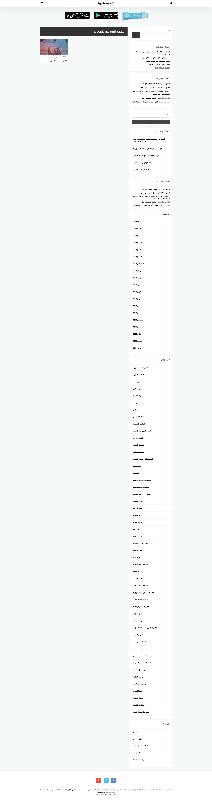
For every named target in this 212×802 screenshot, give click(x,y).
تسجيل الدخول (138, 739)
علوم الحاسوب (138, 621)
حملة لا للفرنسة (139, 536)
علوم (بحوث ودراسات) (141, 607)
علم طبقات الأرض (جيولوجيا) (143, 593)
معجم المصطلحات (139, 684)
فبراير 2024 (137, 229)
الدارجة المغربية (139, 424)
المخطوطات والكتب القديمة (143, 459)
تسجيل (136, 732)
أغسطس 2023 (138, 264)
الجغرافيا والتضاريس (140, 417)
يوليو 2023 (137, 271)
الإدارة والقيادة (138, 396)
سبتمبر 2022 (137, 341)
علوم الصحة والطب (140, 642)
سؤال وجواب (137, 550)
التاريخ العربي (165, 83)
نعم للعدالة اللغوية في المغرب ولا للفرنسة (69, 790)
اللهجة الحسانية (139, 452)
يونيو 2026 (137, 222)
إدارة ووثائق (137, 389)
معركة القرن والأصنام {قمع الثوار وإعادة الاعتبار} (147, 102)
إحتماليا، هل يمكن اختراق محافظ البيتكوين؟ (155, 58)
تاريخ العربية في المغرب (141, 494)
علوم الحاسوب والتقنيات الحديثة (145, 628)
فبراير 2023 (137, 306)
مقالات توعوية (138, 698)
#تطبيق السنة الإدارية (162, 68)
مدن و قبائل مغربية (140, 670)
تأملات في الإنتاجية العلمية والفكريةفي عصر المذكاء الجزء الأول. (152, 53)
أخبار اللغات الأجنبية (140, 368)
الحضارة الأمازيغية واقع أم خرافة (159, 64)
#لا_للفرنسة (101, 792)
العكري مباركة (165, 87)
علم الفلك (136, 571)
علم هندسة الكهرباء (140, 600)
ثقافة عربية (137, 522)
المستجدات (137, 466)
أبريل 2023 (137, 292)
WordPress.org (138, 760)
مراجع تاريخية (138, 677)
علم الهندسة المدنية (140, 586)
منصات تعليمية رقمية (141, 712)
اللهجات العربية (138, 445)
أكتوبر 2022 (137, 334)
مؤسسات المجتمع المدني (142, 656)
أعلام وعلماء (137, 382)
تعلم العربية (137, 515)
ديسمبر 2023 (138, 243)
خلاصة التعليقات (139, 753)
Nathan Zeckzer (164, 91)
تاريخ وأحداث (137, 508)
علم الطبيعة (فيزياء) (140, 565)
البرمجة (136, 403)
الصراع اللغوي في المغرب (142, 431)
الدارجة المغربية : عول (149, 98)
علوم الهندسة (138, 649)
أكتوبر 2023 (137, 250)
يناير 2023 (136, 313)
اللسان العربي (138, 438)
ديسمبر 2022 (138, 320)
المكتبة (136, 473)
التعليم (135, 410)
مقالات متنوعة (138, 705)
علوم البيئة (137, 614)
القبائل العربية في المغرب (148, 83)
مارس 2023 (137, 299)
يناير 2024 (136, 236)
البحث (168, 30)
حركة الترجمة (138, 529)
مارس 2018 (137, 348)
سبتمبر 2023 (137, 257)
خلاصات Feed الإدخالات (141, 746)
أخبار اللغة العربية (139, 375)
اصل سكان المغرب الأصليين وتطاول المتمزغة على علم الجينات (151, 197)
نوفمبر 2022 (137, 327)
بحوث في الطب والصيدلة (142, 480)
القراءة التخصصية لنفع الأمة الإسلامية (158, 61)
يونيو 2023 (137, 278)
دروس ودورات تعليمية (141, 543)
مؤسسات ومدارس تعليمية (142, 663)
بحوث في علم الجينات (141, 487)
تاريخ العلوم (137, 501)
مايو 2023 (136, 285)
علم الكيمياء (137, 579)
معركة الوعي (137, 691)
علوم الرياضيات (138, 635)
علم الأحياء (137, 557)
